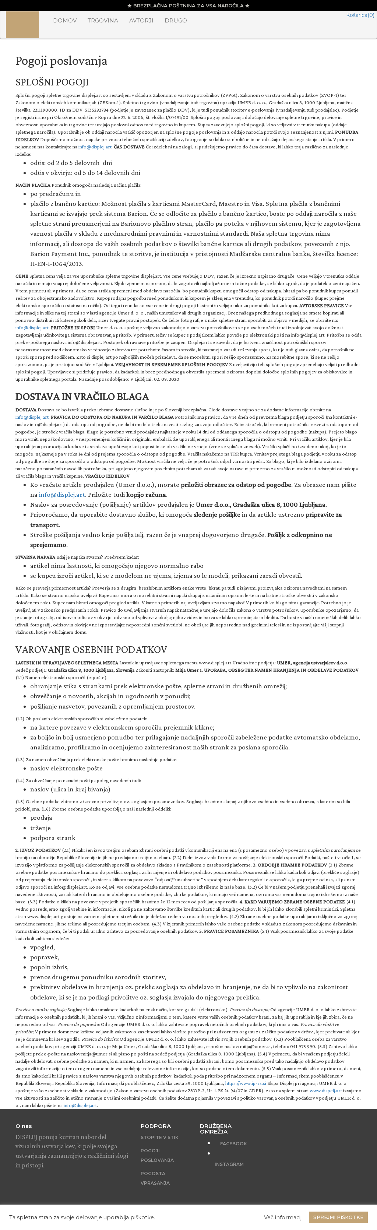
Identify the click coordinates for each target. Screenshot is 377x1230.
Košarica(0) (360, 15)
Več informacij (283, 1217)
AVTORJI (141, 20)
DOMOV (65, 20)
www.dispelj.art (326, 1090)
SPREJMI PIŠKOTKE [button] (338, 1217)
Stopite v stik (160, 1137)
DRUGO (176, 20)
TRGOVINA (103, 20)
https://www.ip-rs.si (245, 1083)
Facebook (233, 1143)
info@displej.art (95, 147)
